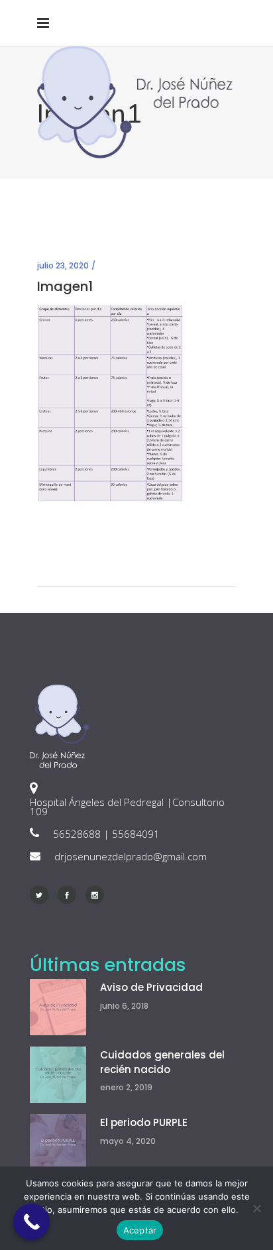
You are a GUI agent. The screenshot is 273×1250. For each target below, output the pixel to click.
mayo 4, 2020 (128, 1141)
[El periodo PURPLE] (58, 1142)
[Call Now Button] (31, 1222)
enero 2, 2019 (126, 1087)
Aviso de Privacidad (151, 987)
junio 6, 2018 (124, 1005)
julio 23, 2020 (63, 265)
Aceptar (140, 1230)
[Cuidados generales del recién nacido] (58, 1075)
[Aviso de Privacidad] (58, 1007)
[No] (256, 1208)
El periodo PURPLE (144, 1122)
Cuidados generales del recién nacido (162, 1062)
